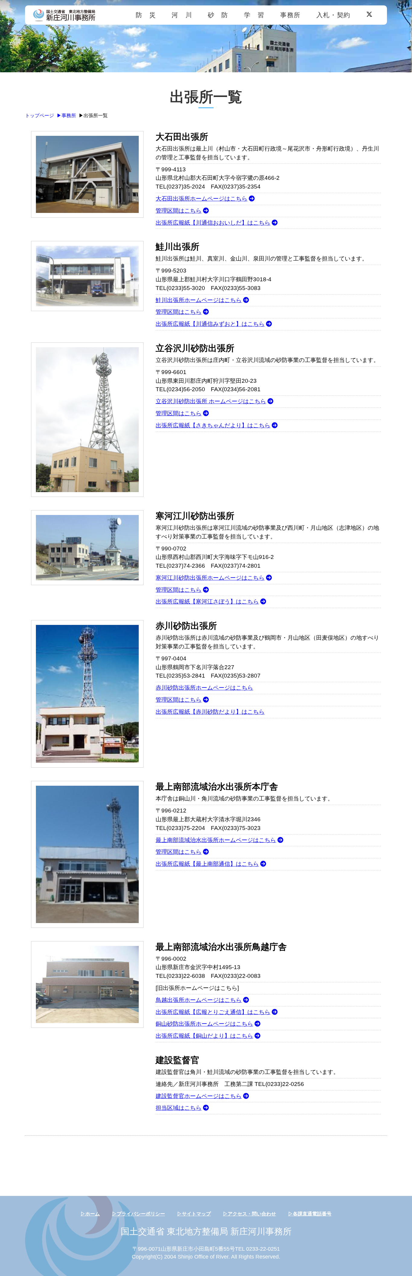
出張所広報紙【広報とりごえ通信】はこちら (213, 1012)
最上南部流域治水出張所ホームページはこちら (216, 840)
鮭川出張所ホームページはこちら (199, 300)
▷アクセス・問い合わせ (249, 1213)
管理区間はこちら (178, 210)
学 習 (254, 14)
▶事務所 (66, 115)
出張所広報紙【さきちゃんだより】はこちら (213, 425)
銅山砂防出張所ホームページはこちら (204, 1024)
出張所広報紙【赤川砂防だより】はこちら (210, 712)
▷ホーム (90, 1213)
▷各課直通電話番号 (309, 1213)
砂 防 (218, 14)
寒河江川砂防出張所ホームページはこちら (210, 578)
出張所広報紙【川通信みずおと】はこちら (210, 324)
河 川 (182, 14)
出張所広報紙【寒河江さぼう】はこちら (207, 601)
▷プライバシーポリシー (138, 1213)
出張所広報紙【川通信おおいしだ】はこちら (213, 223)
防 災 (146, 14)
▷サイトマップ (194, 1213)
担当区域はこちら (178, 1108)
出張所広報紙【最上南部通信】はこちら (207, 864)
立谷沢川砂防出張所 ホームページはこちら (211, 401)
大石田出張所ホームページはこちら (201, 198)
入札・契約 (333, 14)
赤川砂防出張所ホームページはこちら (204, 688)
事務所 (290, 14)
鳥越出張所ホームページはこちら (199, 1000)
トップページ (39, 115)
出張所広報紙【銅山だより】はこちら (204, 1036)
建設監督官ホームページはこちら (199, 1096)
